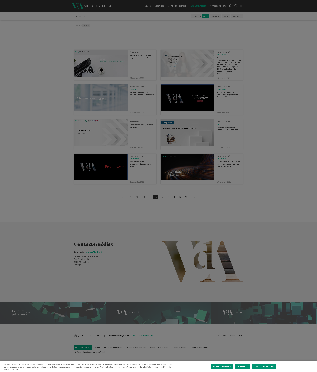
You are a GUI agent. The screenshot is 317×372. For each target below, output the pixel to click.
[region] (158, 366)
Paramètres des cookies (221, 367)
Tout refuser (242, 367)
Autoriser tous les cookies (264, 367)
